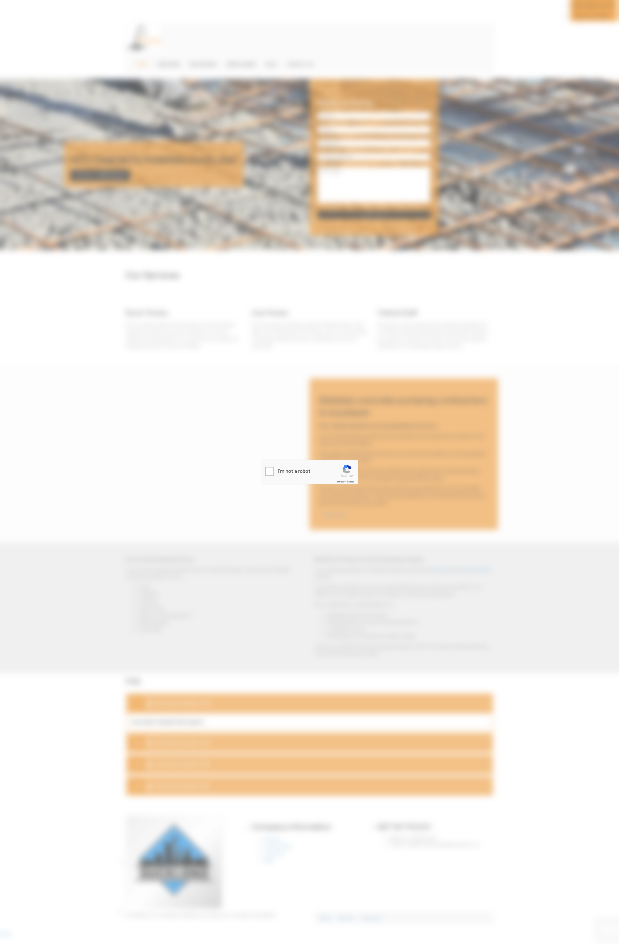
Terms (350, 481)
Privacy (341, 481)
